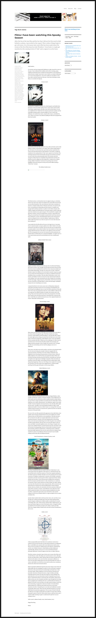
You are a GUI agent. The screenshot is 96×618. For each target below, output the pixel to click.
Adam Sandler (17, 71)
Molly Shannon (20, 89)
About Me (70, 8)
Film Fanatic (17, 613)
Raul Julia (19, 93)
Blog (75, 8)
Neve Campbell (17, 90)
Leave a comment (18, 102)
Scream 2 (19, 96)
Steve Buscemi (20, 97)
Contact (79, 8)
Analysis (21, 67)
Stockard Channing (18, 98)
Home (65, 8)
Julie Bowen (21, 85)
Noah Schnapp (20, 91)
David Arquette (19, 76)
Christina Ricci (17, 75)
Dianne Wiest (20, 77)
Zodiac (16, 100)
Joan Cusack (21, 84)
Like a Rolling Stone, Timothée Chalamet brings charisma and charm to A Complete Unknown (73, 51)
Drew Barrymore (18, 78)
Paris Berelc (17, 92)
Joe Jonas (16, 85)
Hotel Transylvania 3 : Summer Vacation (19, 81)
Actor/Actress (17, 67)
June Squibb (17, 86)
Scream (16, 96)
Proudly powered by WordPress (25, 613)
